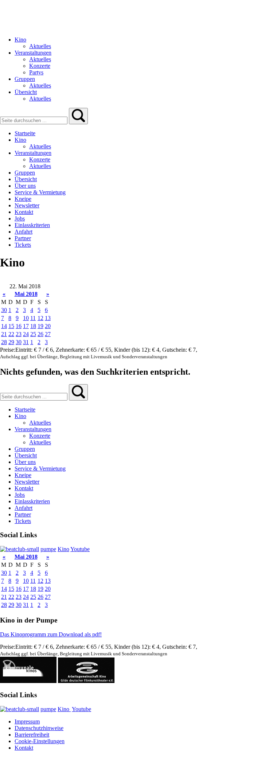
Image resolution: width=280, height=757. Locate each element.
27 (48, 334)
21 (4, 334)
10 (26, 318)
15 (11, 326)
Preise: (7, 350)
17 (26, 326)
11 (33, 318)
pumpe (48, 549)
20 (48, 326)
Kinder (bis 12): (133, 350)
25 (33, 334)
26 (40, 334)
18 (33, 326)
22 (11, 334)
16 (19, 326)
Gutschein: (175, 350)
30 (4, 310)
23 (19, 334)
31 (26, 342)
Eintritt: (24, 350)
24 (26, 334)
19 (40, 326)
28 (4, 342)
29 (11, 342)
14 (4, 326)
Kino (63, 549)
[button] (78, 116)
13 (48, 318)
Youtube (80, 549)
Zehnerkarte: (71, 350)
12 (40, 318)
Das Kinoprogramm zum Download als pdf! (51, 634)
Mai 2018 (26, 294)
